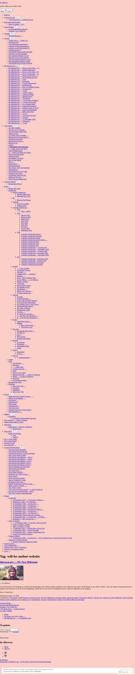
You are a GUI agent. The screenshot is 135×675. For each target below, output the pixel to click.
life (14, 198)
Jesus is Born (12, 476)
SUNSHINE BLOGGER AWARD (20, 52)
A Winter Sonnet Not (24, 293)
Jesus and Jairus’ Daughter (17, 450)
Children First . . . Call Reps (26, 274)
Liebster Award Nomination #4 (18, 46)
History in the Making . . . (17, 398)
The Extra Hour (13, 408)
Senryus (15, 356)
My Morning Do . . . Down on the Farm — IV (23, 68)
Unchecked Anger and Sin (17, 175)
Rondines (11, 384)
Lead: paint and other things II (27, 301)
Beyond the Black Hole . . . (26, 331)
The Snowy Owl (26, 327)
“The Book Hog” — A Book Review (20, 20)
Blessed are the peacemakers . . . (19, 137)
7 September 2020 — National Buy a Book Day (29, 528)
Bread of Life (12, 143)
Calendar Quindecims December (32, 264)
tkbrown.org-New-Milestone (112, 598)
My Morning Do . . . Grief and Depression (22, 110)
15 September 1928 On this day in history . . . (28, 515)
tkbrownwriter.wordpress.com (10, 600)
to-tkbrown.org (26, 600)
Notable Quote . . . (10, 544)
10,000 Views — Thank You (18, 40)
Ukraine (7, 34)
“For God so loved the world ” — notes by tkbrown (25, 489)
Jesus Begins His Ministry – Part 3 (19, 461)
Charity (10, 145)
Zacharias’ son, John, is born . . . (19, 474)
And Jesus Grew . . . (15, 470)
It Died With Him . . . (24, 299)
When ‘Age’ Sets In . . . (25, 291)
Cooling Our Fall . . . (20, 369)
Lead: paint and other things (26, 302)
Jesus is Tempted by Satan (17, 480)
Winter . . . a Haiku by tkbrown (23, 376)
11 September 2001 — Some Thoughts (26, 530)
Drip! (14, 371)
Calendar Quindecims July (30, 245)
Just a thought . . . (10, 445)
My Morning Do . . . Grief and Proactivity (22, 106)
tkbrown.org (98, 598)
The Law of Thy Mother (16, 130)
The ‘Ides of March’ (23, 308)
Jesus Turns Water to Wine (17, 455)
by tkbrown (4, 2)
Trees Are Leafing (23, 204)
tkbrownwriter (127, 598)
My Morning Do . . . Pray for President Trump (23, 87)
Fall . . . (19, 335)
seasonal (15, 202)
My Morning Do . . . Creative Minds (20, 93)
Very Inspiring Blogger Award (18, 56)
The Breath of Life (23, 287)
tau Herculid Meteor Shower (17, 29)
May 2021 (24, 223)
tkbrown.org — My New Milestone (20, 427)
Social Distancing (14, 166)
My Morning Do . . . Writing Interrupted (21, 70)
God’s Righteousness (15, 151)
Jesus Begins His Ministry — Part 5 (20, 457)
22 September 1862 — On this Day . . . (26, 506)
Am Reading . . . (18, 363)
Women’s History (14, 536)
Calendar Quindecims (20, 208)
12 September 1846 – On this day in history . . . (28, 509)
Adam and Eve (13, 133)
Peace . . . (11, 162)
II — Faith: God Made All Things (19, 152)
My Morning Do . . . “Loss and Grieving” (22, 115)
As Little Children (14, 128)
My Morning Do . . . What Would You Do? (22, 77)
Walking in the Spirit (15, 173)
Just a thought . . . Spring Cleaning (15, 420)
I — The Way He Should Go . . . (28, 316)
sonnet (10, 359)
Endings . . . (21, 276)
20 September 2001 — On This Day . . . (26, 513)
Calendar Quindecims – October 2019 (33, 261)
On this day (12, 498)
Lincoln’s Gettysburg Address (22, 534)
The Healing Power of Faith (17, 171)
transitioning (36, 600)
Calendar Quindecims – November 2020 (34, 253)
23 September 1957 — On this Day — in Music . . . (30, 517)
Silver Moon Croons (23, 285)
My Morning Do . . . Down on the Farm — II (23, 74)
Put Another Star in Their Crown (28, 304)
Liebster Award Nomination (17, 54)
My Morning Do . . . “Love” (17, 114)
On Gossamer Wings (19, 380)
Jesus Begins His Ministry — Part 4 (20, 459)
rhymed (15, 266)
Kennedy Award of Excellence (18, 58)
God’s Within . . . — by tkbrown (27, 280)
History (6, 496)
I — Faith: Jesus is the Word (17, 149)
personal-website (60, 598)
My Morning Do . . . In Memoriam (20, 85)
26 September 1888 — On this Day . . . (26, 507)
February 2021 (26, 217)
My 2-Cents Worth (10, 439)
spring (19, 348)
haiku (10, 361)
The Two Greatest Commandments (20, 493)
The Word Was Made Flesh (17, 132)
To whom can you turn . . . (26, 314)
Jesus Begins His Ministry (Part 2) (19, 463)
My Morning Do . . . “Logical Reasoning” (22, 83)
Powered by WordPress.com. (9, 662)
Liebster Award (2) (14, 50)
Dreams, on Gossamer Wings (14, 549)
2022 (18, 209)
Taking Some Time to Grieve (14, 422)
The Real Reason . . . (15, 36)
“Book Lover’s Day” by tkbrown (15, 547)
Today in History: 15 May (21, 526)
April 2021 (24, 221)
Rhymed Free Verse (15, 382)
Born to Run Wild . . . (28, 325)
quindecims (12, 190)
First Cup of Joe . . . (19, 386)
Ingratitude (16, 390)
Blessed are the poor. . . (16, 141)
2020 (18, 232)
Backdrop (16, 365)
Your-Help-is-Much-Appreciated (73, 600)
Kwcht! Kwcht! (9, 443)
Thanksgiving (13, 170)
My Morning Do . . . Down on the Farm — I (23, 76)
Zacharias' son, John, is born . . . (15, 616)
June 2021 (24, 225)
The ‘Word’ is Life (14, 488)
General (15, 295)
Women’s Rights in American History (25, 542)
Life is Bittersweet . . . (11, 545)
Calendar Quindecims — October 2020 (34, 251)
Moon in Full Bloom (24, 200)
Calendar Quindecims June (30, 244)
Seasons (15, 340)
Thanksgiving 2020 (23, 310)
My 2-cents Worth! (10, 441)
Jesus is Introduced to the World (19, 467)
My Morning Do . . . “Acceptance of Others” (23, 100)
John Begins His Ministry (16, 469)
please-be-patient (72, 598)
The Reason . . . (22, 289)
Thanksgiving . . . (14, 406)
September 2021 (26, 230)
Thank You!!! (17, 429)
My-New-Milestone (47, 598)
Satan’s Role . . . (13, 164)
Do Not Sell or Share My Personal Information (35, 662)
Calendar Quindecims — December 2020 (35, 255)
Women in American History (18, 540)
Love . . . (7, 551)
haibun (15, 350)
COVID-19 (21, 333)
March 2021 (25, 219)
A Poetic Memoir (10, 182)
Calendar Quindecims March (30, 238)
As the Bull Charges (23, 270)
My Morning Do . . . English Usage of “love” (23, 108)
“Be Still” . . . (21, 272)
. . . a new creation (23, 268)
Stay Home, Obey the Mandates (19, 168)
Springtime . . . (22, 344)
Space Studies (9, 27)
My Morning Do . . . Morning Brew (20, 96)
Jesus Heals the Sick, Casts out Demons (21, 453)
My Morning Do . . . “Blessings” (19, 121)
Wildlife (19, 323)
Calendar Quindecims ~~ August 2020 (34, 247)
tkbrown (7, 15)
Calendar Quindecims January (31, 234)
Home (6, 614)
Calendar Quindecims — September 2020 (35, 249)
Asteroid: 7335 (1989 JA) (17, 31)
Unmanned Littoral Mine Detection (24, 418)
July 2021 (24, 226)
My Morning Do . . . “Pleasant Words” (21, 95)
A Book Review (9, 17)
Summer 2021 (21, 206)
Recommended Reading (12, 22)
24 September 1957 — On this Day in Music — (29, 500)
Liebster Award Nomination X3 (19, 48)
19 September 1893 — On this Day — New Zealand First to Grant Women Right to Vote (42, 538)
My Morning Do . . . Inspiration (19, 81)
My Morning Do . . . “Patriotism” (19, 98)
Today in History (14, 521)
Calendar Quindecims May (30, 242)
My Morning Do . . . (11, 66)
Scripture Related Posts (12, 447)
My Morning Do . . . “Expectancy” (20, 89)
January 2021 (25, 215)
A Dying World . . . (6, 603)
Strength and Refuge (24, 339)
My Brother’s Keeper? (15, 158)
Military (6, 414)
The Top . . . (21, 312)
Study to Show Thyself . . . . (17, 486)
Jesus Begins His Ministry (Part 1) (19, 465)
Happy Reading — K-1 (16, 24)
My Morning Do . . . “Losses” (18, 117)
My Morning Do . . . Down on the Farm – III (23, 72)
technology (12, 416)
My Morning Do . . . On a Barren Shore (21, 104)
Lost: (14, 435)
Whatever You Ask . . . (16, 177)
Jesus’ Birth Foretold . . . (16, 472)
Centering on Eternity (15, 139)
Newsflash (13, 598)
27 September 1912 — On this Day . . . (26, 511)
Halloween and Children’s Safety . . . (20, 396)
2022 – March (25, 211)
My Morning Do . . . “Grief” (17, 123)
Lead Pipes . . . (13, 400)
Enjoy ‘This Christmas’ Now (26, 278)
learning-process (34, 598)
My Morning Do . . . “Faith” (17, 91)
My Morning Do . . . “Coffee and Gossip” (22, 102)
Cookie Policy (37, 671)
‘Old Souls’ (21, 283)
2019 (18, 257)
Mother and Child (14, 189)
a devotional (8, 126)
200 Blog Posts (13, 42)
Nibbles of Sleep (22, 282)
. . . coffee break (18, 367)
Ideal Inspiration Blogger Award (19, 61)
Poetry (6, 186)
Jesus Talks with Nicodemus (17, 451)
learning (25, 598)
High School (21, 337)
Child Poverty (13, 402)
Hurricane (16, 378)
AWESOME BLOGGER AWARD (20, 63)
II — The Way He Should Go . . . (28, 318)
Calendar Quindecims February (31, 236)
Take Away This (18, 392)
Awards (6, 38)
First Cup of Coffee (19, 373)
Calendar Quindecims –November (32, 263)
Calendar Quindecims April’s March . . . (34, 240)
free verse (16, 329)
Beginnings (20, 352)
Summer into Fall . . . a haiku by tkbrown (26, 375)
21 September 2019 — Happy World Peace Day (29, 532)
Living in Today (13, 156)
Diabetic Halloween (23, 194)
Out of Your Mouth (14, 160)
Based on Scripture (14, 433)
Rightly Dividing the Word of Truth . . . (21, 484)
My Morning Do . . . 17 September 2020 (21, 119)
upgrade (43, 600)
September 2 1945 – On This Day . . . (25, 502)
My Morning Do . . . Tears (17, 79)
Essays (6, 394)
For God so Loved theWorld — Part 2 (21, 491)
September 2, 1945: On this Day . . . (25, 519)
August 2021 (25, 228)
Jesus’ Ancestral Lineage (16, 478)
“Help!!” (15, 437)
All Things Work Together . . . (18, 135)
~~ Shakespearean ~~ (24, 357)
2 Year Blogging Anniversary (18, 44)
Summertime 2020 (23, 346)
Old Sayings (12, 404)
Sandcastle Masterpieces (25, 306)
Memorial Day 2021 (23, 196)
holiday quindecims (19, 192)
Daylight (20, 297)
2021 (18, 213)
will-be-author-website (54, 600)
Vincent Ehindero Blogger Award (19, 59)
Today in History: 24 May (21, 525)
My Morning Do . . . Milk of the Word (21, 112)
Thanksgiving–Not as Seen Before (19, 410)
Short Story (8, 431)
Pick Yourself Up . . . (15, 412)
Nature (15, 320)
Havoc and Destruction (16, 154)
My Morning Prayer (15, 184)
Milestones (7, 425)
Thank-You (83, 598)
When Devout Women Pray (17, 179)
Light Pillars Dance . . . (24, 321)
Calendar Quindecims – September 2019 (34, 259)
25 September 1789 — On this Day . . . (26, 504)
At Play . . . (20, 354)
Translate (16, 632)
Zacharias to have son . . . (16, 482)
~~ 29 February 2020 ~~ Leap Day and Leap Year (29, 523)
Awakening (21, 342)
